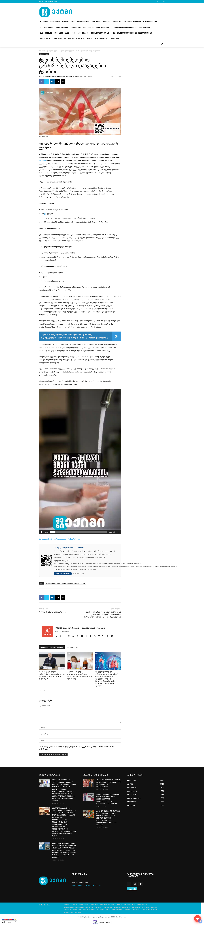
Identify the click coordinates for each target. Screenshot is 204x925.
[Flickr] (66, 636)
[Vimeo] (100, 636)
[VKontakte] (104, 636)
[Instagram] (160, 1)
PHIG (113, 917)
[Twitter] (46, 81)
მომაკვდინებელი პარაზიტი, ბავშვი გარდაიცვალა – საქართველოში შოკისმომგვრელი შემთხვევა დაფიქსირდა (108, 798)
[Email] (57, 81)
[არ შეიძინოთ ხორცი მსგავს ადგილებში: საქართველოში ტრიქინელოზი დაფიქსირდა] (88, 783)
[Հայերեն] (3, 919)
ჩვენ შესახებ (77, 885)
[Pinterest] (79, 636)
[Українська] (16, 919)
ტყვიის (42, 160)
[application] (80, 461)
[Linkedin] (52, 81)
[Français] (9, 919)
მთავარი (42, 51)
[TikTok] (87, 636)
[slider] (78, 532)
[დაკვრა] (42, 532)
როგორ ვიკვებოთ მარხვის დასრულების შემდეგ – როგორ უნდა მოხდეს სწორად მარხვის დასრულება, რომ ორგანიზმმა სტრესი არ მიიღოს (108, 818)
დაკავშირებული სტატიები (51, 647)
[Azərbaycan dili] (5, 919)
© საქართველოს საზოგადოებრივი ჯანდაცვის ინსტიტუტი (61, 76)
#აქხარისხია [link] (74, 539)
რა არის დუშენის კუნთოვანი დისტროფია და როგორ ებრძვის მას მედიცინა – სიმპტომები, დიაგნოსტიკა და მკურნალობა (102, 614)
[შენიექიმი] (197, 918)
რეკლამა (87, 885)
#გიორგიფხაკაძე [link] (59, 539)
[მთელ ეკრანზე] (118, 532)
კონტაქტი (97, 885)
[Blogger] (57, 636)
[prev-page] (40, 690)
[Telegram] (163, 1)
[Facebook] (157, 1)
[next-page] (44, 690)
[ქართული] (11, 919)
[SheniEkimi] (56, 12)
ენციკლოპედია (52, 51)
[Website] (108, 636)
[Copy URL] (63, 81)
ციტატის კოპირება (63, 574)
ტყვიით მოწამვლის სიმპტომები (52, 612)
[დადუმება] (114, 532)
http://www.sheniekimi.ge (62, 631)
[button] (162, 44)
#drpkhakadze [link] (45, 539)
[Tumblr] (91, 636)
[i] (45, 213)
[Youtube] (113, 636)
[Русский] (13, 919)
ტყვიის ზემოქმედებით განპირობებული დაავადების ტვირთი (65, 583)
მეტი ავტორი (72, 647)
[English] (7, 919)
